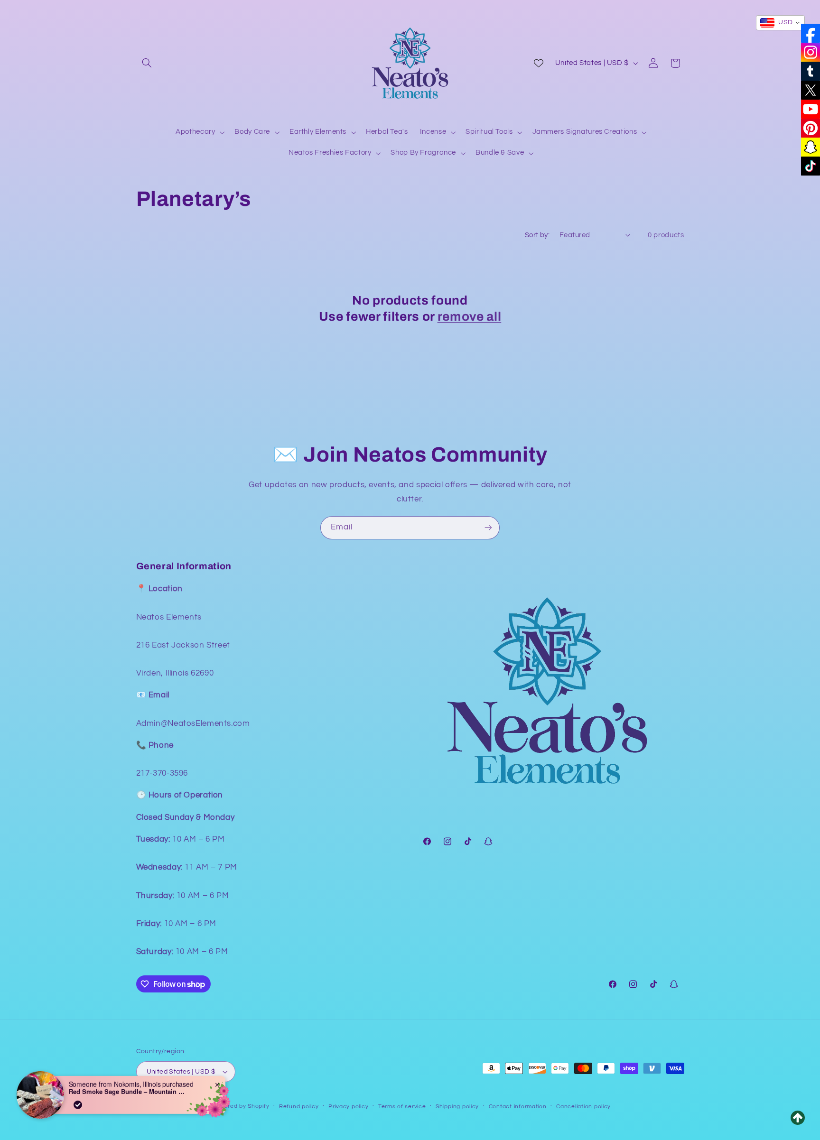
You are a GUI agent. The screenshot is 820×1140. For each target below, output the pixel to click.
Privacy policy (348, 1106)
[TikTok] (810, 166)
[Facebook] (810, 33)
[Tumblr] (810, 71)
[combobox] (780, 22)
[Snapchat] (810, 147)
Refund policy (299, 1106)
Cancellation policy (583, 1106)
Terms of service (402, 1106)
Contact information (518, 1106)
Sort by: (537, 235)
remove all (470, 316)
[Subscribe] (488, 527)
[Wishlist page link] (538, 63)
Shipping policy (457, 1106)
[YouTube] (810, 109)
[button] (147, 63)
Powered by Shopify (240, 1106)
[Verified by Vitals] (78, 1094)
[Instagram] (810, 52)
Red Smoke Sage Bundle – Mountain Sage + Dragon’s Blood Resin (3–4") (128, 1081)
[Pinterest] (810, 128)
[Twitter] (810, 90)
